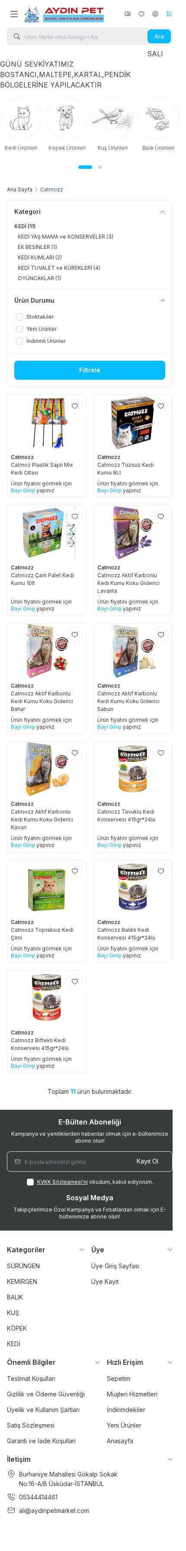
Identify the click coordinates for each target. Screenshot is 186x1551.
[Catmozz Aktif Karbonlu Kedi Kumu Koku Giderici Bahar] (46, 651)
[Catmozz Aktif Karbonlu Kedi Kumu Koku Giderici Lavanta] (133, 532)
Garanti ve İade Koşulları (41, 1440)
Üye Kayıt (105, 1281)
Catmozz (23, 457)
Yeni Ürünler (124, 1425)
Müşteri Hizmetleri (132, 1394)
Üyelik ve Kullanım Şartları (43, 1409)
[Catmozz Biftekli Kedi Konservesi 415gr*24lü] (46, 997)
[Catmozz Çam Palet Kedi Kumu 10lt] (46, 532)
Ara (159, 36)
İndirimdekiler (126, 1409)
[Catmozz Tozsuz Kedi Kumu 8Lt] (133, 422)
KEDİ (13, 1343)
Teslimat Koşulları (31, 1378)
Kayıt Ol (147, 1161)
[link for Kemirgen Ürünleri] (125, 127)
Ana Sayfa (19, 189)
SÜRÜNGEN (23, 1266)
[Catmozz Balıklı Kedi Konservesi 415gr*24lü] (133, 887)
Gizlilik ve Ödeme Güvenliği (46, 1394)
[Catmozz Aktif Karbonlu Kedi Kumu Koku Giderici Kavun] (46, 769)
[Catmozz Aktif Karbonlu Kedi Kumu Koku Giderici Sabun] (133, 651)
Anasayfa (120, 1440)
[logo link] (64, 13)
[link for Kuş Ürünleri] (34, 124)
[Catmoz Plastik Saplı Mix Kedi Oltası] (46, 422)
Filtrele (89, 370)
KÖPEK (17, 1328)
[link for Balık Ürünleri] (79, 124)
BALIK (15, 1297)
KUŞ (13, 1312)
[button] (80, 167)
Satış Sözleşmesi (31, 1425)
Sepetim (118, 1378)
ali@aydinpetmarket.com (54, 1510)
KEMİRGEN (22, 1281)
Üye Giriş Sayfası (115, 1266)
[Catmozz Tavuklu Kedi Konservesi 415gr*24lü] (133, 769)
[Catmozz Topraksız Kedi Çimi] (46, 887)
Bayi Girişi (23, 490)
